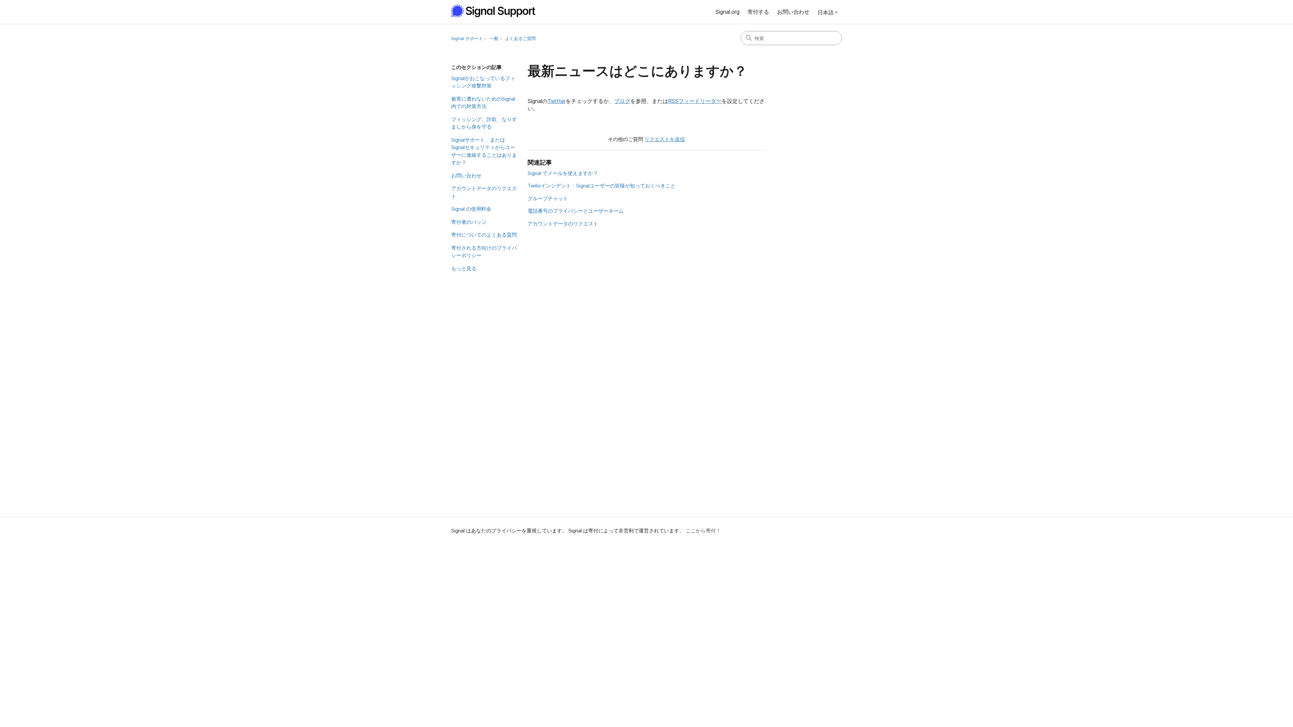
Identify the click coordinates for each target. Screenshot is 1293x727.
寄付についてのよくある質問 (484, 235)
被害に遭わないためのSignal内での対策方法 (483, 103)
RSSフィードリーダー (695, 101)
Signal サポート (467, 38)
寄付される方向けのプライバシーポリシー (484, 252)
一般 (494, 38)
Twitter (557, 101)
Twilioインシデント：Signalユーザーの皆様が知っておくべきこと (601, 185)
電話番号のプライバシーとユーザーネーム (576, 211)
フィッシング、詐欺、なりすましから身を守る (484, 123)
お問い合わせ (793, 11)
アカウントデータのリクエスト (484, 192)
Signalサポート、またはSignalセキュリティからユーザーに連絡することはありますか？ (484, 151)
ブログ (622, 101)
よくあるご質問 (520, 38)
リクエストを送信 (664, 139)
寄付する (758, 11)
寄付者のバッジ (469, 222)
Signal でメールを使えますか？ (563, 173)
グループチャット (548, 198)
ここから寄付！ (703, 530)
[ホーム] (497, 11)
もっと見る (463, 268)
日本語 (826, 12)
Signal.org (727, 11)
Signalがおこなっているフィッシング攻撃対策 (483, 82)
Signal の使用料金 (471, 209)
